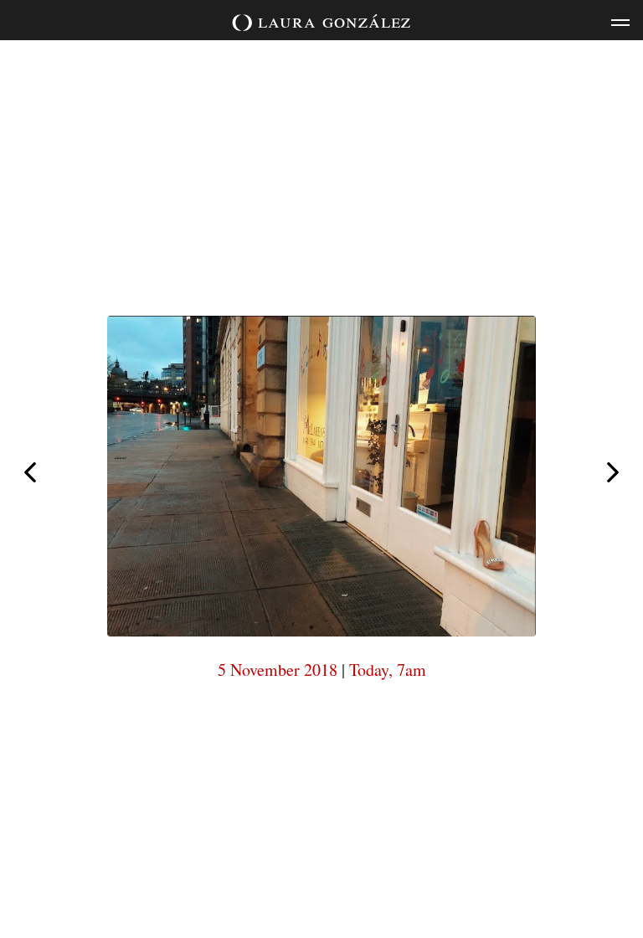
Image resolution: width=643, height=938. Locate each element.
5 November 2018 (277, 669)
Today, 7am (387, 669)
